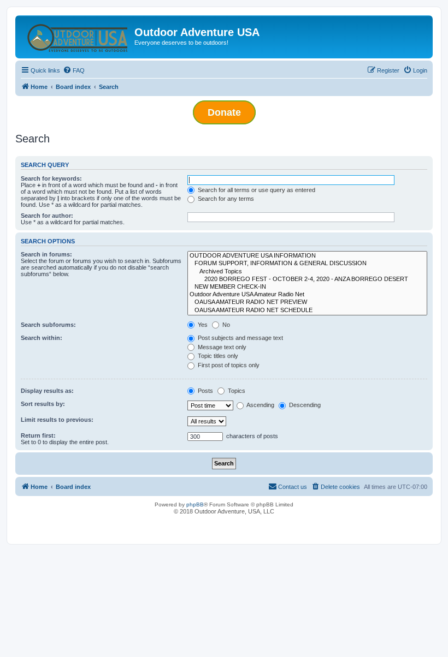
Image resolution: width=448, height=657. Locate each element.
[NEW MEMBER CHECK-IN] (307, 287)
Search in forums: (46, 254)
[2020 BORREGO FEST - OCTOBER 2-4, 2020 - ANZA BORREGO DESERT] (307, 279)
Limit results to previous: (57, 419)
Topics (235, 390)
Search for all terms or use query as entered (255, 190)
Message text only (221, 347)
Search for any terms (225, 198)
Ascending (259, 405)
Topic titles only (217, 356)
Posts (204, 390)
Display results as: (47, 390)
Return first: (38, 435)
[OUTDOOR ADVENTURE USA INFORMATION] (307, 256)
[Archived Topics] (307, 272)
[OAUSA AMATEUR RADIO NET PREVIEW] (307, 302)
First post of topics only (228, 365)
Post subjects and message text (239, 338)
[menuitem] (74, 70)
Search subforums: (48, 324)
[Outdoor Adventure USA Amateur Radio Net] (307, 294)
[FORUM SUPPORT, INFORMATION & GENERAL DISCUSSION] (307, 263)
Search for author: (47, 215)
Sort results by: (43, 404)
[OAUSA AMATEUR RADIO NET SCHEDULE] (307, 310)
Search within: (41, 338)
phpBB (195, 504)
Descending (304, 405)
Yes (202, 324)
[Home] (76, 35)
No (225, 324)
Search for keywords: (51, 178)
